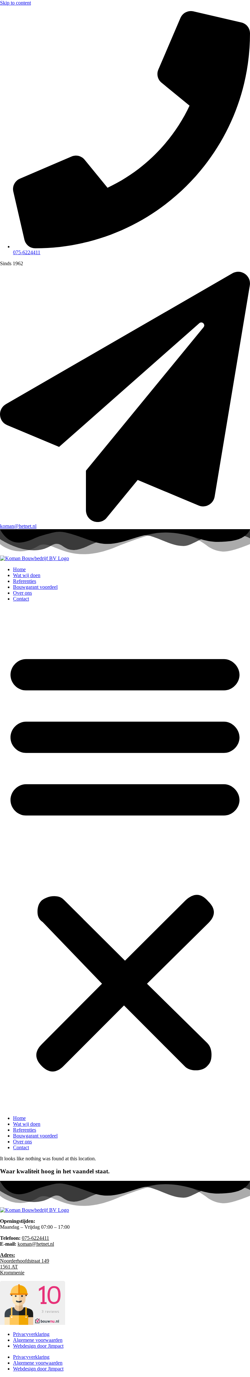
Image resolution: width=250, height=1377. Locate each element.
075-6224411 (35, 1238)
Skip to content (15, 3)
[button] (125, 858)
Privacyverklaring (31, 1334)
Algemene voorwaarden (37, 1340)
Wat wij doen (26, 575)
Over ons (22, 593)
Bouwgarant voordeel (35, 587)
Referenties (24, 581)
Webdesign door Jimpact (38, 1346)
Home (19, 569)
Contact (21, 599)
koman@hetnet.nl (36, 1244)
